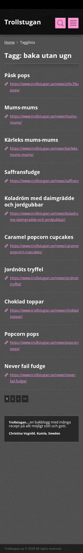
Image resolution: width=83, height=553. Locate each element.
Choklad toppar (24, 301)
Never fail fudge (24, 366)
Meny (73, 23)
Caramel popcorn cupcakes (38, 236)
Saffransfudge (22, 171)
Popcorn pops (21, 333)
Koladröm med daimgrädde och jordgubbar (39, 201)
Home (9, 42)
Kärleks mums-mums (31, 139)
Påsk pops (17, 75)
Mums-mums (21, 107)
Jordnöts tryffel (23, 269)
